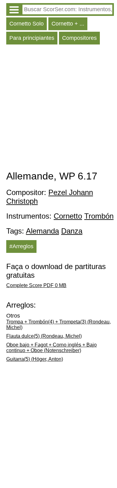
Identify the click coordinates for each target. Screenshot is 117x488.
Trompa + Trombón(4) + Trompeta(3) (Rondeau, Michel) (58, 324)
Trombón (99, 216)
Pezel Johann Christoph (49, 196)
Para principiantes (31, 38)
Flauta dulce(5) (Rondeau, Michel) (44, 336)
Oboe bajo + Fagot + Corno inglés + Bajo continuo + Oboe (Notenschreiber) (51, 347)
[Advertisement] (58, 109)
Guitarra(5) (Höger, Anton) (34, 359)
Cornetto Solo (26, 24)
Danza (71, 231)
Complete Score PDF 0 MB (36, 285)
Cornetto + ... (67, 24)
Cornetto (68, 216)
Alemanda (42, 231)
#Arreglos (21, 246)
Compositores (79, 38)
